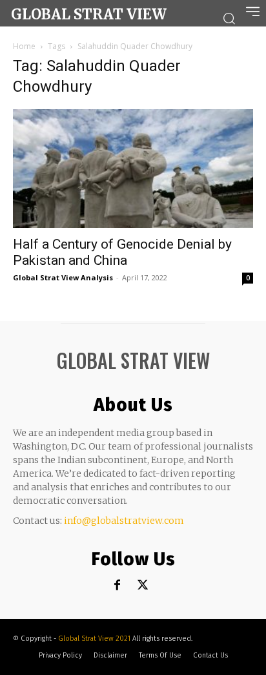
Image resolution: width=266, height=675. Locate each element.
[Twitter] (143, 585)
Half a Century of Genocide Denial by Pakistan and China (122, 252)
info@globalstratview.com (124, 520)
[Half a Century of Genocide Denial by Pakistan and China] (133, 168)
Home (24, 46)
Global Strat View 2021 (95, 638)
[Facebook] (117, 585)
